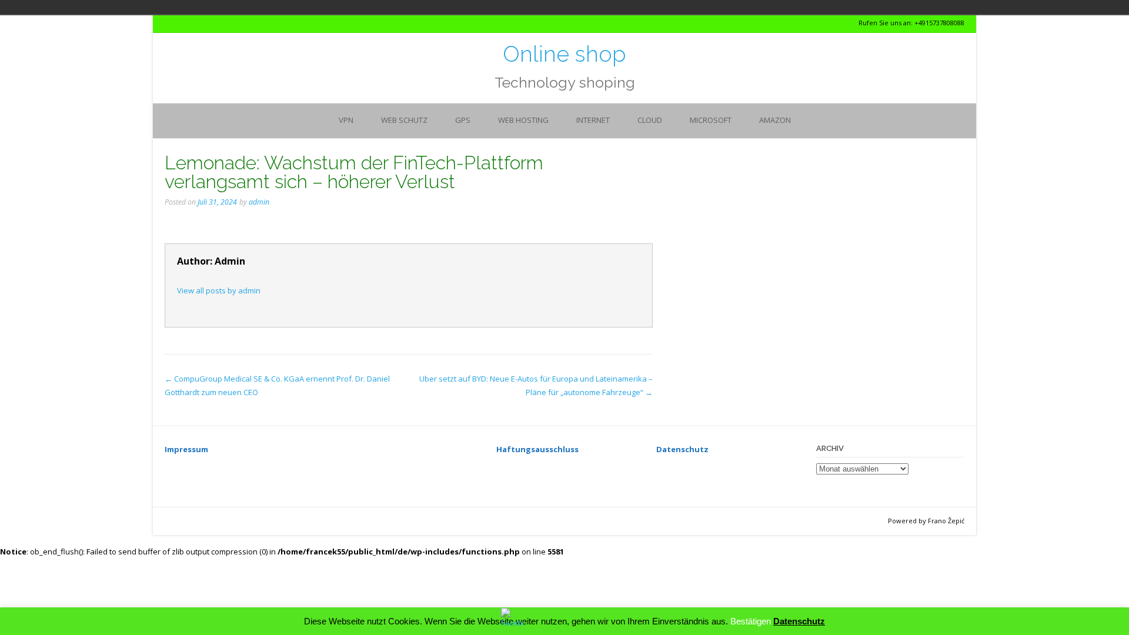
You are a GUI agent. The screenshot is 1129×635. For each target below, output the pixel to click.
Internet (593, 120)
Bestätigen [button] (750, 621)
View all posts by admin (218, 290)
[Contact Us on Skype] (178, 23)
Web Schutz (404, 120)
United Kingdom (322, 7)
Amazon (775, 120)
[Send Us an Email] (168, 23)
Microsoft (710, 120)
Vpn (346, 120)
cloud (649, 120)
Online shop (564, 54)
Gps (462, 120)
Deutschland (289, 7)
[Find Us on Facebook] (189, 23)
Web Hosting (523, 120)
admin (259, 202)
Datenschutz (799, 621)
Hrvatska (306, 7)
